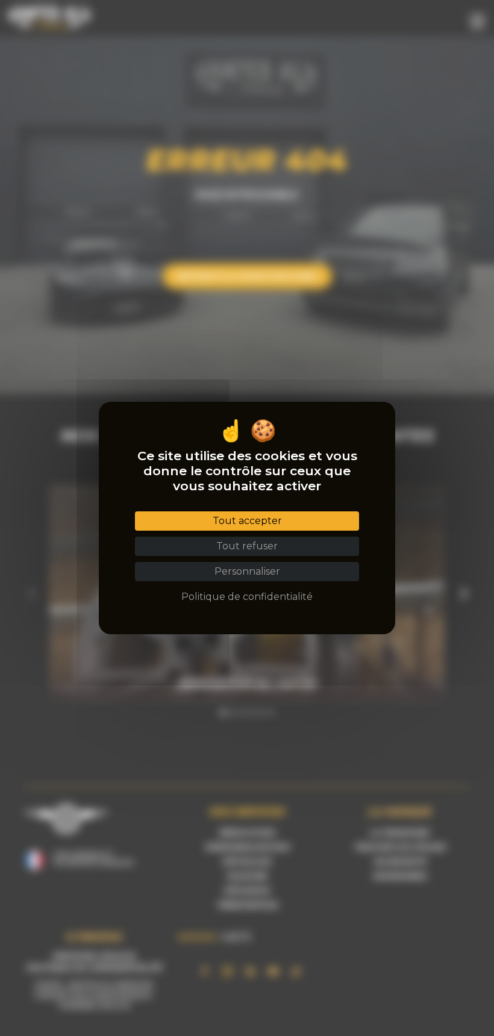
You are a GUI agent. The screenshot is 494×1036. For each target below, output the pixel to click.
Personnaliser (247, 571)
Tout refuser (247, 546)
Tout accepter (247, 520)
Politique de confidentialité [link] (247, 596)
